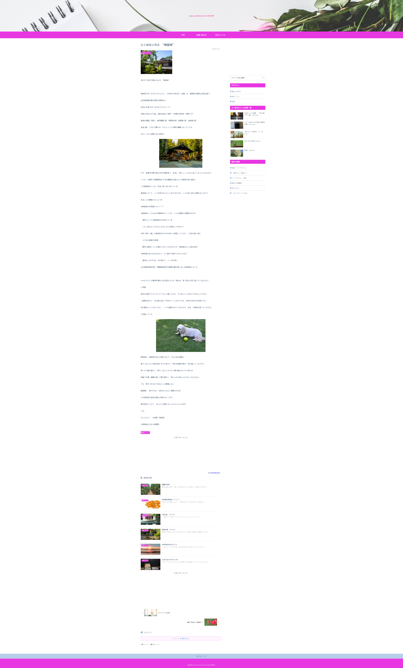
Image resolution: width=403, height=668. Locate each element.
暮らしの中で (236, 91)
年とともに (235, 188)
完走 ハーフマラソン (239, 168)
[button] (263, 77)
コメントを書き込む (180, 638)
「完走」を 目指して (239, 173)
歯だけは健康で (237, 183)
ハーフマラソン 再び (239, 178)
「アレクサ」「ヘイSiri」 (240, 193)
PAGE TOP (202, 656)
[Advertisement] (181, 453)
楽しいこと (146, 432)
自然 (233, 101)
